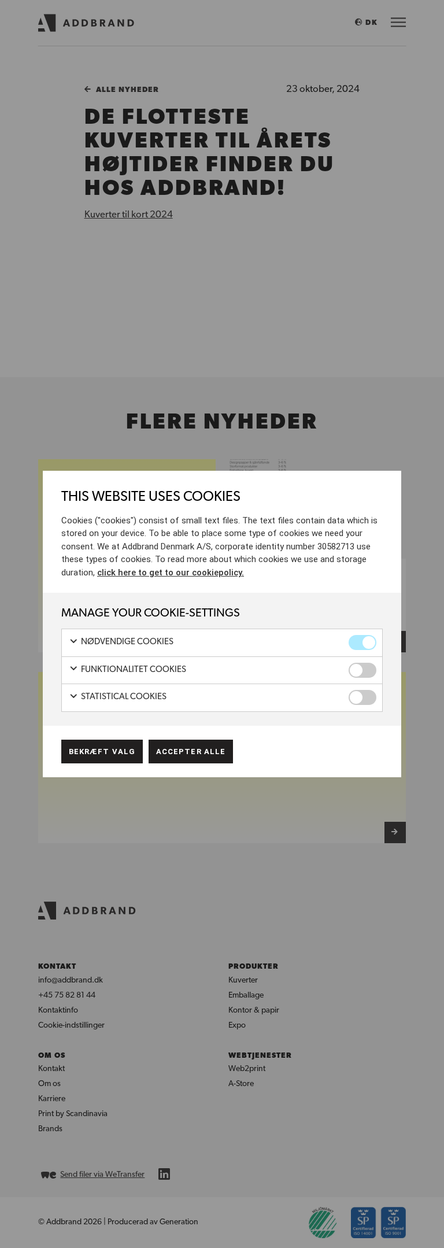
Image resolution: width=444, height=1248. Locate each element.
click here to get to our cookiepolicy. (170, 572)
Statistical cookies (122, 697)
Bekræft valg (102, 751)
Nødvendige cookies (126, 642)
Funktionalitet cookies (132, 670)
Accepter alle (190, 751)
